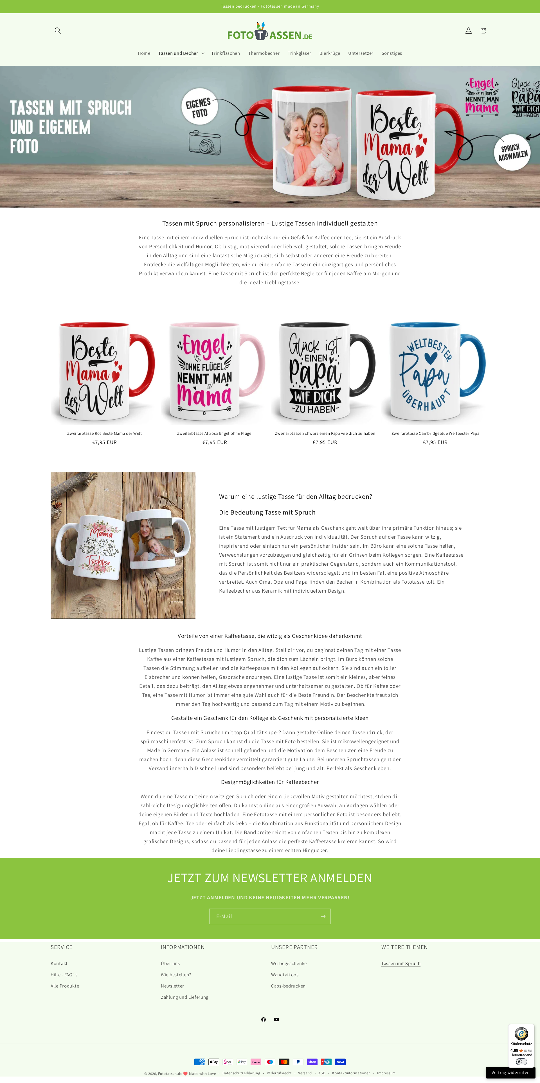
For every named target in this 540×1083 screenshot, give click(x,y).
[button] (58, 30)
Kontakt (59, 963)
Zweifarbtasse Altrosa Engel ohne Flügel (215, 433)
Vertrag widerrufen (511, 1072)
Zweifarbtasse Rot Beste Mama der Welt (104, 433)
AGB (322, 1073)
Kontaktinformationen (351, 1073)
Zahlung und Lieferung (184, 997)
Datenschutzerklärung (241, 1073)
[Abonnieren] (323, 916)
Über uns (170, 963)
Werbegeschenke (289, 963)
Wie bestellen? (176, 974)
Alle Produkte (65, 986)
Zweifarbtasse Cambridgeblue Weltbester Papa (436, 433)
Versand (305, 1073)
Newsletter (172, 986)
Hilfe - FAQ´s (64, 974)
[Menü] (531, 1027)
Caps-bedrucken (288, 986)
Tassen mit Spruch (400, 963)
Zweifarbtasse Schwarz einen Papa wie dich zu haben (325, 433)
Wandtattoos (285, 974)
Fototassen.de (170, 1073)
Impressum (386, 1073)
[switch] (521, 1061)
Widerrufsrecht (279, 1073)
